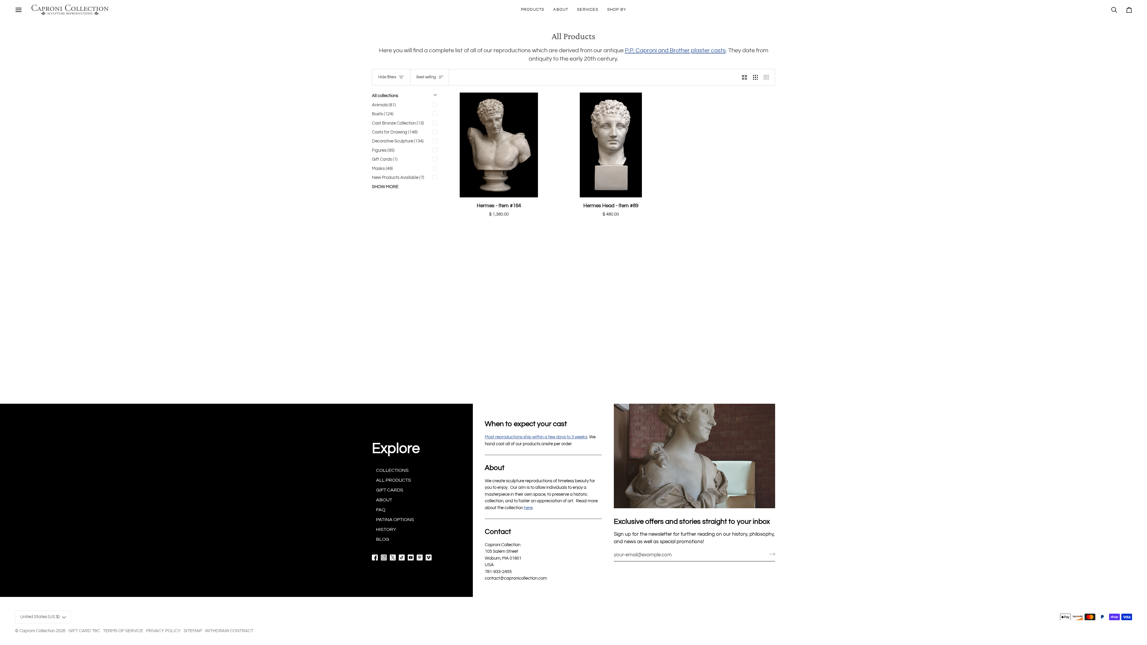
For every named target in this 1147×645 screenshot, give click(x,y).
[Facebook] (375, 557)
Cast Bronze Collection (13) (398, 123)
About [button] (495, 468)
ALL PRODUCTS (393, 480)
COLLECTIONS (392, 470)
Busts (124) (382, 114)
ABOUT (384, 499)
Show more (385, 187)
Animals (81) (384, 105)
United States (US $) (40, 617)
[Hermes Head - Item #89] (611, 145)
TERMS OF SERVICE (123, 631)
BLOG (382, 539)
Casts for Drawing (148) (395, 132)
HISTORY (386, 529)
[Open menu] (18, 10)
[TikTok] (402, 557)
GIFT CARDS (389, 490)
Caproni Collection (37, 631)
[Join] (770, 554)
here (528, 508)
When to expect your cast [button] (526, 424)
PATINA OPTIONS (395, 519)
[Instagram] (384, 557)
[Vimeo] (429, 557)
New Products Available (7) (398, 177)
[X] (393, 557)
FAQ (380, 509)
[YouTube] (411, 557)
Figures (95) (383, 150)
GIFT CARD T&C (84, 631)
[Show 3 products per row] (755, 77)
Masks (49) (382, 168)
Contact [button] (498, 531)
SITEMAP (193, 631)
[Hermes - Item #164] (499, 145)
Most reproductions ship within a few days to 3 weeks (536, 437)
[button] (532, 10)
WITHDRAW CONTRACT (229, 631)
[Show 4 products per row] (768, 77)
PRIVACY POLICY (163, 631)
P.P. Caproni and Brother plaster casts (675, 50)
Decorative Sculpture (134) (398, 141)
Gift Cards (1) (385, 159)
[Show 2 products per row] (744, 77)
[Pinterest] (420, 557)
